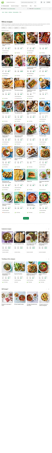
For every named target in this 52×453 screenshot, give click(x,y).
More (35, 5)
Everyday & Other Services (11, 2)
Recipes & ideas (24, 5)
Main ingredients (15, 12)
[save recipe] (11, 34)
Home (3, 12)
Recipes (6, 12)
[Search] (35, 2)
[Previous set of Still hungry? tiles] (46, 289)
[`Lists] (41, 2)
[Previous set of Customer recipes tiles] (46, 229)
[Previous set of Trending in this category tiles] (46, 259)
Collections (10, 12)
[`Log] (44, 2)
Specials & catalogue (15, 5)
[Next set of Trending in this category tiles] (49, 259)
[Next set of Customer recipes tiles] (49, 229)
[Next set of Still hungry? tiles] (49, 289)
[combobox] (29, 2)
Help (30, 5)
